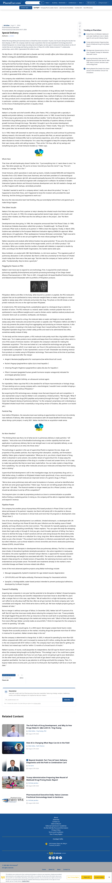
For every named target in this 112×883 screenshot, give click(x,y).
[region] (56, 877)
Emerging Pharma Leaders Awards (49, 8)
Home (44, 869)
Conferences (72, 3)
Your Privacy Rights (56, 834)
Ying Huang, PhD (41, 731)
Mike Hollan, (32, 731)
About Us (51, 869)
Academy (54, 3)
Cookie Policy (25, 881)
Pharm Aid (5, 680)
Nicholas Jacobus (33, 783)
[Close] (109, 877)
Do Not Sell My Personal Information (56, 828)
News (47, 3)
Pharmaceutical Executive (10, 27)
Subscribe (67, 700)
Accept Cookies (99, 877)
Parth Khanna (40, 746)
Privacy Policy (56, 830)
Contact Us (56, 822)
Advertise (56, 820)
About (56, 817)
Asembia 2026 (78, 8)
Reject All (87, 877)
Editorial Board (56, 824)
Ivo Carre (31, 765)
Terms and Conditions (56, 832)
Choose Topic (24, 7)
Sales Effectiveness (88, 8)
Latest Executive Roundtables (66, 8)
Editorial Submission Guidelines (56, 826)
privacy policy (37, 703)
